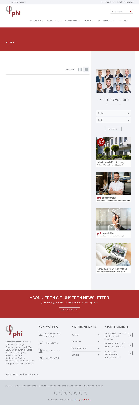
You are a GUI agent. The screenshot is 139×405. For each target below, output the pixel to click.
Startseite (10, 42)
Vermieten (76, 341)
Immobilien (35, 20)
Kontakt (122, 20)
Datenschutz (66, 399)
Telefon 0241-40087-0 (17, 2)
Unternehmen (104, 20)
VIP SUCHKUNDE (79, 348)
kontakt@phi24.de (51, 358)
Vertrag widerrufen (82, 399)
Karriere (75, 355)
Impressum (53, 399)
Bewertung (53, 20)
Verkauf (75, 335)
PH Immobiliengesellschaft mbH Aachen (117, 2)
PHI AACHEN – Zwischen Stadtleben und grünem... (115, 336)
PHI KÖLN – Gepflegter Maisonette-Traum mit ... (116, 345)
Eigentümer (71, 20)
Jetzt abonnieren (69, 310)
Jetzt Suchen (113, 129)
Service (87, 20)
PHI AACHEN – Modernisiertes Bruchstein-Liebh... (113, 355)
